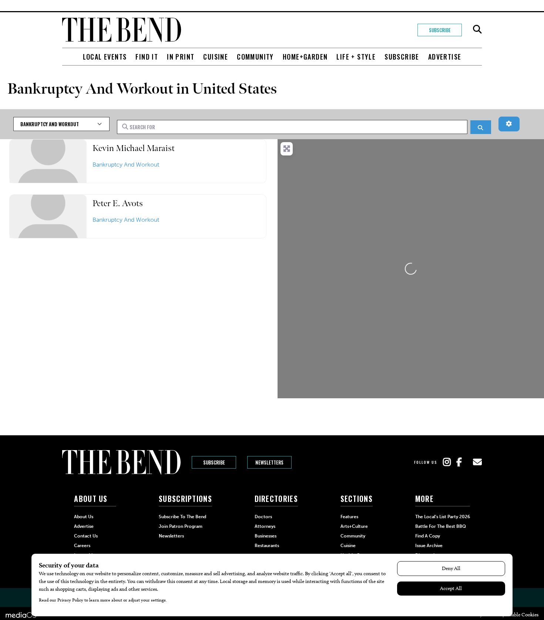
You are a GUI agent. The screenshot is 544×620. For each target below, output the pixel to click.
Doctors (263, 516)
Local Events (105, 56)
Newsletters (269, 462)
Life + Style (356, 56)
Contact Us (86, 536)
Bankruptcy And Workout (126, 164)
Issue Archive (429, 545)
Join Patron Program (180, 526)
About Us (83, 516)
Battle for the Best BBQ (440, 526)
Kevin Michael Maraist (134, 148)
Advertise (444, 56)
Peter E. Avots (118, 203)
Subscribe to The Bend (182, 516)
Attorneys (265, 526)
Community (255, 56)
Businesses (265, 536)
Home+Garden (305, 56)
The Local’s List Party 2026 (442, 516)
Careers (82, 545)
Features (349, 516)
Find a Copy (427, 536)
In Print (180, 56)
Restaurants (267, 545)
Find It (146, 56)
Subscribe (440, 30)
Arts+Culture (354, 526)
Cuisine (215, 56)
